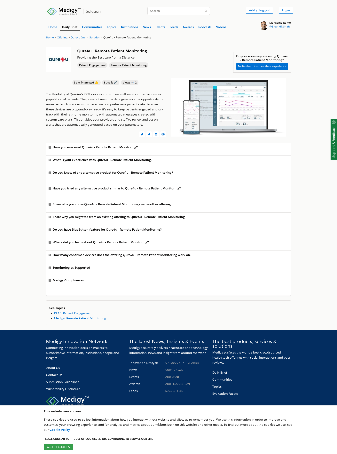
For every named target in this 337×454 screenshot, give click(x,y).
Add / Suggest (259, 10)
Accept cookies (58, 447)
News (133, 370)
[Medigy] (64, 11)
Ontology (172, 362)
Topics (217, 387)
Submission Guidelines (62, 382)
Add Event (172, 376)
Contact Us (54, 375)
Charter (193, 362)
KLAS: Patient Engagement (73, 313)
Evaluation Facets (225, 394)
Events (134, 377)
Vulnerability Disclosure (63, 389)
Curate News (174, 369)
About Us (53, 368)
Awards (134, 384)
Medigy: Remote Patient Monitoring (80, 318)
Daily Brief (219, 372)
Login (286, 10)
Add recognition (177, 384)
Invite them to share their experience (262, 66)
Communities (222, 380)
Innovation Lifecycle (144, 363)
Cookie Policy (60, 430)
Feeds (133, 391)
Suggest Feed (174, 391)
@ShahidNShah (279, 26)
